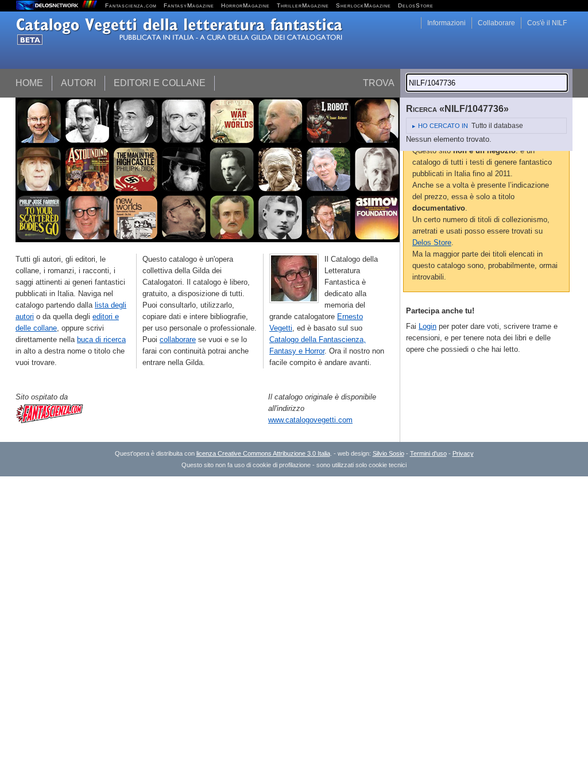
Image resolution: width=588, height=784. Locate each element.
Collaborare (496, 23)
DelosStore (416, 5)
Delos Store (431, 242)
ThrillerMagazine (303, 5)
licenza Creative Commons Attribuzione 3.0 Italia (263, 453)
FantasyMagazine (189, 5)
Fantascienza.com (131, 5)
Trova (378, 83)
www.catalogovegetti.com (310, 420)
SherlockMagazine (363, 5)
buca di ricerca (101, 339)
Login (427, 326)
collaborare (178, 339)
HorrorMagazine (245, 5)
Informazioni (446, 23)
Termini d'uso (428, 453)
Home (29, 83)
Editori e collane (160, 83)
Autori (78, 83)
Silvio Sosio (388, 453)
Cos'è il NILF (547, 23)
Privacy (463, 453)
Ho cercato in (443, 125)
